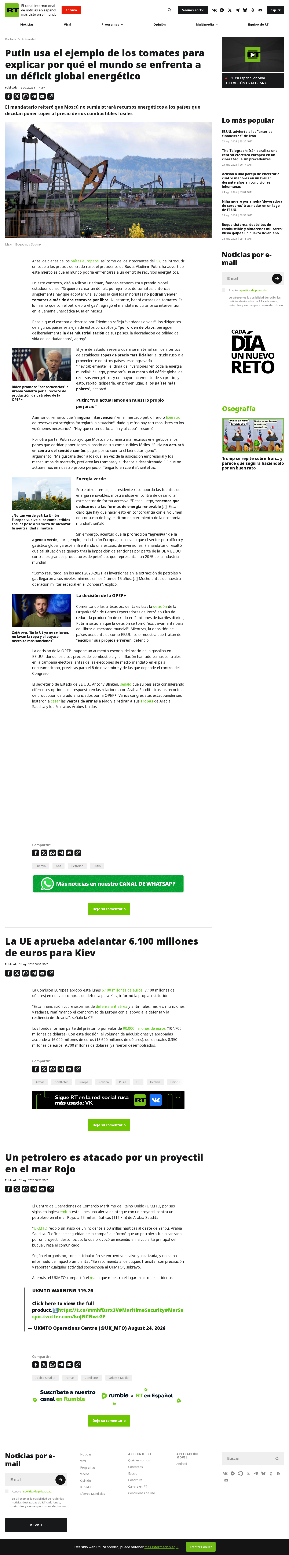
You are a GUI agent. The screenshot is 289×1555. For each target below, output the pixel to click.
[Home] (12, 10)
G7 (158, 261)
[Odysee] (240, 1473)
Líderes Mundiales (92, 1493)
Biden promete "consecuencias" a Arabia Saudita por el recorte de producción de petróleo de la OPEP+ (40, 393)
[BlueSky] (245, 10)
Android (181, 1463)
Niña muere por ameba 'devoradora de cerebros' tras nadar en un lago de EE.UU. (252, 205)
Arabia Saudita (45, 1377)
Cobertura (135, 1480)
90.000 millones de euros (144, 1028)
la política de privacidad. (254, 290)
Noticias (27, 24)
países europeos (85, 261)
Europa (83, 1082)
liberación (174, 417)
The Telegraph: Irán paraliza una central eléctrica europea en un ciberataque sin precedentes (250, 155)
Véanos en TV (193, 10)
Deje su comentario (109, 908)
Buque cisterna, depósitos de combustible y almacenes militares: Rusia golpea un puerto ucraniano (252, 229)
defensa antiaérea (111, 1006)
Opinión (159, 24)
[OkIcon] (252, 10)
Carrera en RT (137, 1486)
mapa (95, 1278)
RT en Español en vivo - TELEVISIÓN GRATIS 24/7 (246, 80)
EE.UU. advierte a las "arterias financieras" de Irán (247, 133)
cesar (55, 701)
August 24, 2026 (146, 1328)
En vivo (71, 10)
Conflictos (62, 1082)
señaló (125, 684)
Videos (84, 1474)
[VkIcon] (214, 10)
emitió (65, 1212)
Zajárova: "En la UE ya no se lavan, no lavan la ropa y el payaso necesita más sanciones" (40, 636)
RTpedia (85, 1487)
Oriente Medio (119, 1377)
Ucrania (155, 1082)
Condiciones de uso (141, 1493)
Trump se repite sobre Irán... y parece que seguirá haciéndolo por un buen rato (253, 463)
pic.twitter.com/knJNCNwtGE (70, 1316)
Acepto (249, 290)
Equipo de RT (258, 24)
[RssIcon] (278, 1473)
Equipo (133, 1473)
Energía (41, 866)
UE (138, 1082)
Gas (58, 866)
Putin (97, 866)
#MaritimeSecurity (142, 1310)
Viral (67, 24)
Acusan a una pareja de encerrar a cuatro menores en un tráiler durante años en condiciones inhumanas (250, 180)
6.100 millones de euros (122, 990)
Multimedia (205, 24)
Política (104, 1082)
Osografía (239, 409)
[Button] (169, 10)
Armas (40, 1082)
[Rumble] (222, 10)
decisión (160, 606)
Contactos (135, 1467)
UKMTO (40, 1228)
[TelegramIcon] (237, 10)
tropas (147, 701)
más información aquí (161, 1547)
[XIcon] (229, 10)
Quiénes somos (139, 1460)
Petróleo (77, 866)
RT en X (36, 1525)
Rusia (122, 1082)
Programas (110, 24)
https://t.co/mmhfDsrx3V (88, 1310)
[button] (252, 54)
